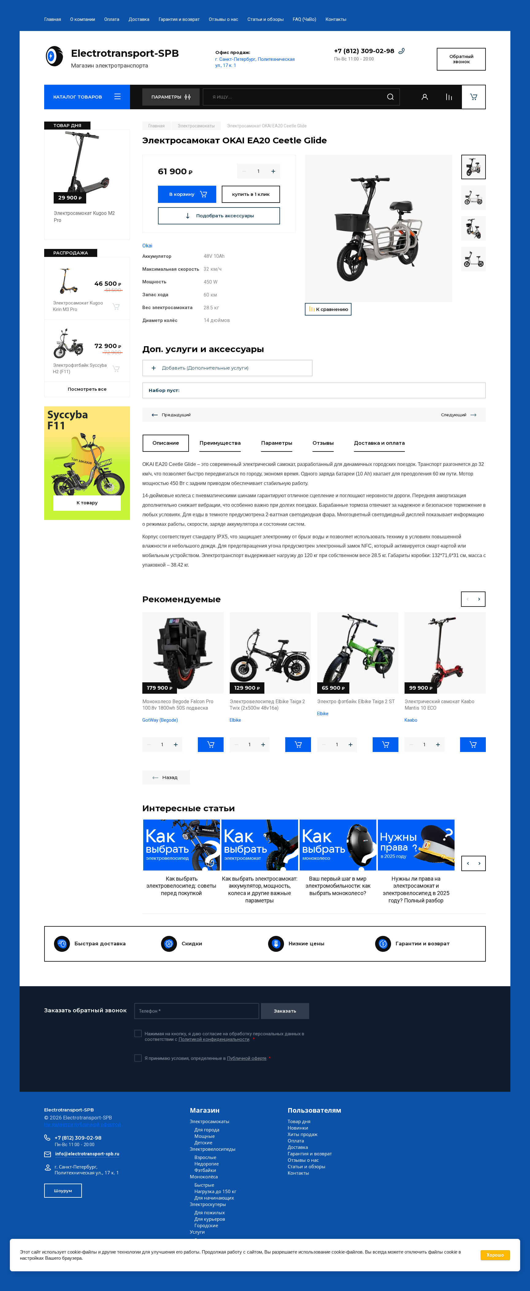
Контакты (335, 19)
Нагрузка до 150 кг (215, 1191)
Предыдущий (176, 414)
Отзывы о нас (223, 19)
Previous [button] (467, 599)
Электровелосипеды (213, 1149)
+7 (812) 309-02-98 (364, 51)
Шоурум (63, 1190)
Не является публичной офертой (82, 1124)
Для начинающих (214, 1198)
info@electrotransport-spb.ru (87, 1154)
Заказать (285, 1011)
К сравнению (332, 309)
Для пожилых (209, 1212)
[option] (378, 228)
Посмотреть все (87, 389)
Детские (203, 1142)
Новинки (298, 1128)
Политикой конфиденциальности (214, 1039)
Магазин (205, 1110)
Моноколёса (204, 1176)
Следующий (454, 414)
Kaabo (411, 720)
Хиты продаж (302, 1134)
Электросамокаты (209, 1121)
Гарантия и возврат (179, 19)
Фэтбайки (205, 1170)
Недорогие (206, 1164)
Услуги (197, 1232)
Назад (170, 777)
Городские (206, 1225)
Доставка (139, 19)
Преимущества (220, 443)
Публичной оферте (247, 1058)
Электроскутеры (208, 1204)
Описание (165, 443)
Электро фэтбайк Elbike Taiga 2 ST (356, 701)
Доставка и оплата (379, 443)
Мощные (204, 1136)
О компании (82, 19)
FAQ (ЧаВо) (304, 19)
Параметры (276, 443)
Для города (206, 1129)
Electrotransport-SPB (125, 53)
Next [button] (479, 599)
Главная (52, 19)
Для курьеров (209, 1219)
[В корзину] (116, 306)
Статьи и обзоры (266, 19)
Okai (147, 245)
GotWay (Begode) (160, 720)
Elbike (235, 720)
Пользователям (314, 1110)
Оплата (111, 19)
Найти (391, 97)
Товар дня (299, 1121)
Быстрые (204, 1185)
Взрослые (205, 1157)
